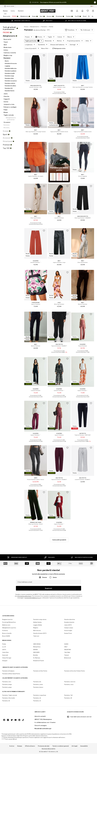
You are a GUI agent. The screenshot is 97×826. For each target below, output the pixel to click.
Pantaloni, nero (6, 681)
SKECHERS (36, 652)
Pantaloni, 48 (68, 698)
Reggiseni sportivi (7, 619)
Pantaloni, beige (7, 684)
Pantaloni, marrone (69, 681)
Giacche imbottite (69, 619)
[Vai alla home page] (13, 713)
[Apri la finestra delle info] (95, 2)
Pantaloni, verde (38, 684)
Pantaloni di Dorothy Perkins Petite (74, 671)
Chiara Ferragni (6, 658)
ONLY (65, 646)
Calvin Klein (5, 652)
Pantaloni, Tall (68, 695)
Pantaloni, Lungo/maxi (39, 695)
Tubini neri (36, 636)
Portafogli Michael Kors (9, 622)
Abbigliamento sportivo (9, 627)
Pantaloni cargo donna (39, 619)
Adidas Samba (37, 622)
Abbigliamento (34, 26)
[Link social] (4, 720)
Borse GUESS (6, 636)
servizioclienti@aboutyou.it (33, 598)
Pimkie (4, 644)
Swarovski (5, 655)
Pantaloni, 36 (6, 700)
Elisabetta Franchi (38, 660)
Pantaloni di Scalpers (8, 671)
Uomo (13, 11)
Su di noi (11, 746)
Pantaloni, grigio (7, 687)
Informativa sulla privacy (24, 596)
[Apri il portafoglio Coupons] (72, 11)
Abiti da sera (37, 630)
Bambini (21, 11)
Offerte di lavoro (30, 746)
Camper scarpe (68, 627)
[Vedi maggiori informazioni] (35, 92)
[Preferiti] (88, 11)
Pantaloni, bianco (38, 687)
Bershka (35, 655)
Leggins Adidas (37, 625)
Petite (51, 26)
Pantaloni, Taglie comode (9, 695)
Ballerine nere (6, 625)
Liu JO (4, 646)
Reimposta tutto (59, 48)
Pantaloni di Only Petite (40, 671)
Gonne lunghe (68, 630)
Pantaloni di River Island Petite (11, 673)
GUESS (66, 644)
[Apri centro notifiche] (82, 10)
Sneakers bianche (69, 622)
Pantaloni (44, 26)
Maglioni (35, 627)
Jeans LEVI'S (68, 625)
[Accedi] (77, 11)
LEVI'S (4, 649)
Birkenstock (67, 658)
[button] (71, 29)
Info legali (74, 746)
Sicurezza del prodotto (48, 748)
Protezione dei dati (43, 746)
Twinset (66, 655)
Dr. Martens (36, 658)
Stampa (19, 746)
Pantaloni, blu (37, 681)
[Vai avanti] (88, 16)
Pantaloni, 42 (37, 700)
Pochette (5, 630)
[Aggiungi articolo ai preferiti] (44, 55)
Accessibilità (84, 746)
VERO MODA (36, 644)
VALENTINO (67, 649)
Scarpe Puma (68, 633)
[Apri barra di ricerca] (91, 16)
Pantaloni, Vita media (8, 698)
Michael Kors (36, 646)
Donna (5, 11)
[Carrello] (93, 11)
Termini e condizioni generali (60, 746)
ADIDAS (35, 649)
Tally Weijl (67, 652)
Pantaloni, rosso (69, 684)
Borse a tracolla (6, 633)
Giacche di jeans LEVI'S (39, 633)
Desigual (4, 660)
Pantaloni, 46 (37, 698)
